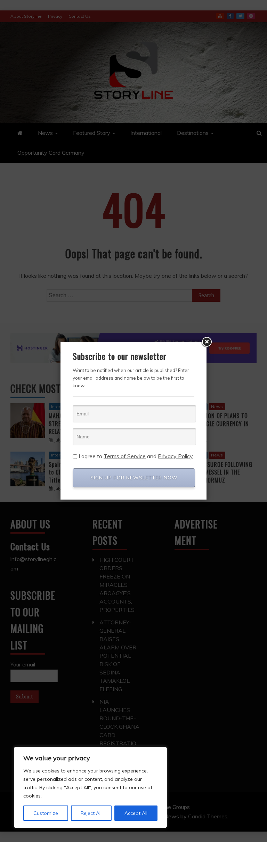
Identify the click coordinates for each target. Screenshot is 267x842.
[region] (90, 787)
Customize (45, 813)
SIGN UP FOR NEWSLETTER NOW (134, 478)
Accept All (135, 813)
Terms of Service (125, 456)
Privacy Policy (175, 456)
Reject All (91, 813)
